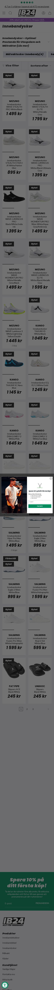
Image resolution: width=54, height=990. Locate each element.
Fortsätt (40, 506)
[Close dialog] (51, 478)
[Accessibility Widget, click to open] (5, 985)
